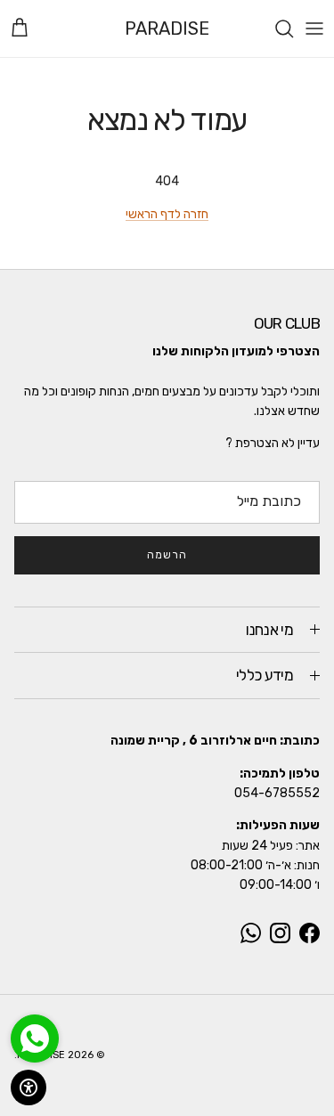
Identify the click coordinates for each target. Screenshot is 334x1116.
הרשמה (167, 555)
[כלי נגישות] (28, 1087)
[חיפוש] (275, 28)
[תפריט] (314, 28)
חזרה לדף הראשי (167, 214)
